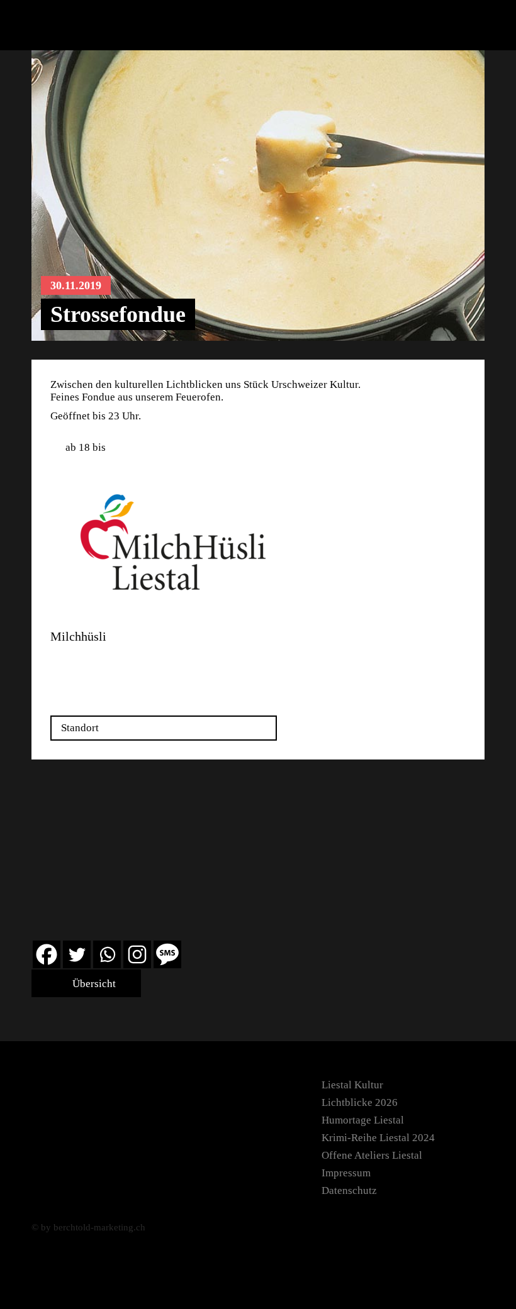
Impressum (346, 1173)
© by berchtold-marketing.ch (88, 1227)
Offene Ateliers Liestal (372, 1155)
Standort (80, 728)
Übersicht (93, 984)
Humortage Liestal (363, 1120)
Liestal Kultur (352, 1085)
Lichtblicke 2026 (360, 1102)
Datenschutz (349, 1190)
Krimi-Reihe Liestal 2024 (378, 1138)
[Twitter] (77, 954)
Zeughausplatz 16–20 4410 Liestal (98, 665)
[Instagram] (137, 954)
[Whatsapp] (107, 954)
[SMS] (167, 954)
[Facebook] (46, 954)
